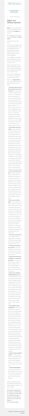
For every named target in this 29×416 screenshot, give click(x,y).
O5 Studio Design (16, 411)
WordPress (23, 413)
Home (8, 16)
